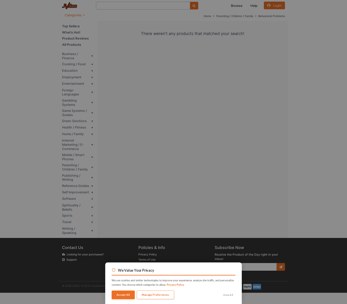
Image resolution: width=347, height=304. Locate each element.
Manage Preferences (155, 294)
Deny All (228, 294)
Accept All (123, 294)
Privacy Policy (175, 284)
